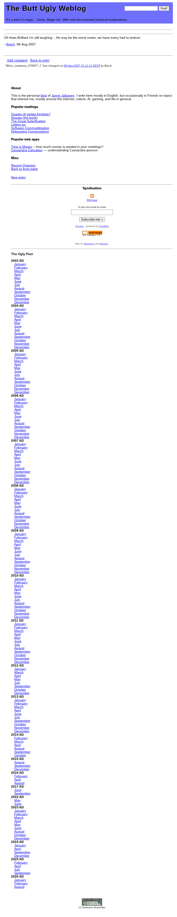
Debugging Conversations (30, 131)
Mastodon (89, 243)
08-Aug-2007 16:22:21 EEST (82, 65)
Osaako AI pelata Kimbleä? (30, 114)
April (17, 274)
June (17, 281)
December (22, 302)
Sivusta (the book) (24, 117)
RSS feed (92, 200)
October (20, 295)
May (17, 278)
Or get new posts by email (92, 207)
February (21, 267)
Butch (10, 44)
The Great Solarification (28, 121)
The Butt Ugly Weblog (46, 8)
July (17, 285)
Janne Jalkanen (62, 95)
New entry (18, 177)
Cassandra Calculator (27, 150)
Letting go (18, 124)
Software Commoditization (30, 128)
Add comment (17, 60)
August (19, 288)
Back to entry (40, 60)
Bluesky (104, 243)
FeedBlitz (104, 226)
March (19, 271)
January (20, 264)
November (22, 299)
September (22, 292)
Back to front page (24, 169)
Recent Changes (23, 165)
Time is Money (21, 147)
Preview (79, 226)
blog (44, 95)
